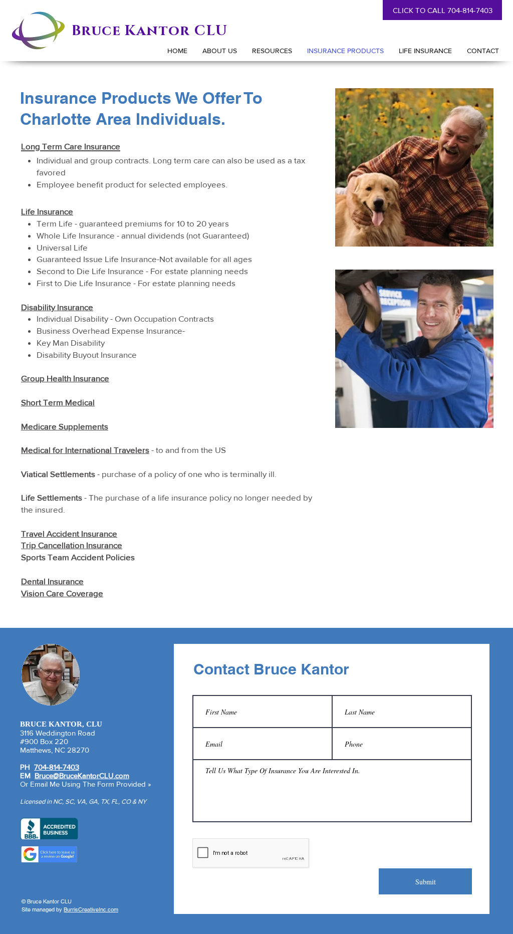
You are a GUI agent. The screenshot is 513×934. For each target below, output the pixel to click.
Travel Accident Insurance (69, 533)
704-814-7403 (56, 767)
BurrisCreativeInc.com (91, 909)
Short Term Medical (58, 402)
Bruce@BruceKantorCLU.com (82, 775)
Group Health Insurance (65, 378)
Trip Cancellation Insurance (71, 545)
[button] (425, 51)
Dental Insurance (52, 581)
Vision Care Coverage (62, 593)
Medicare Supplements (64, 426)
